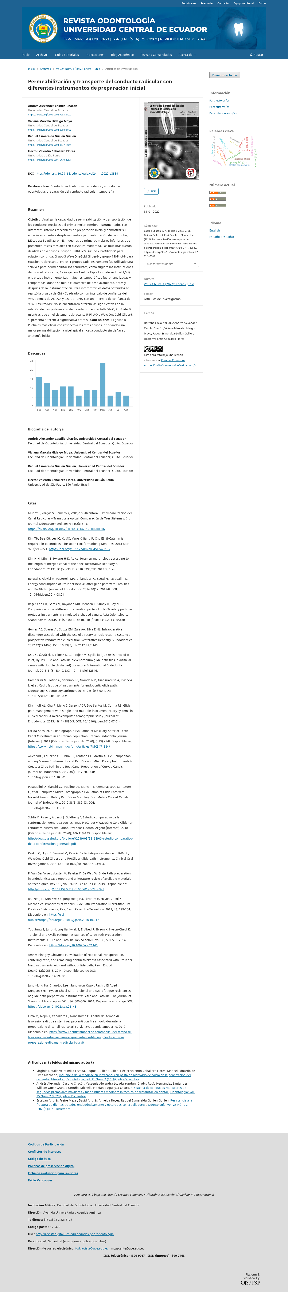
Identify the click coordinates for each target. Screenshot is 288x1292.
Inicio (26, 55)
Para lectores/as (219, 100)
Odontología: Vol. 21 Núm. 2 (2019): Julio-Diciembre (102, 1079)
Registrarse (189, 3)
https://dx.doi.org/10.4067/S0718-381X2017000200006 (66, 529)
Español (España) (221, 237)
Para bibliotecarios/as (223, 113)
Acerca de (186, 55)
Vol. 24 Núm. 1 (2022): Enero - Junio (78, 69)
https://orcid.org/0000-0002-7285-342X (49, 114)
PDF (153, 191)
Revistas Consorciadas (156, 55)
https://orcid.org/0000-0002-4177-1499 (49, 144)
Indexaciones (95, 55)
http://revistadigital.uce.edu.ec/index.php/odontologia (75, 1234)
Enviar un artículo (224, 75)
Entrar (262, 3)
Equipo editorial (244, 3)
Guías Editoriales (67, 55)
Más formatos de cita (160, 264)
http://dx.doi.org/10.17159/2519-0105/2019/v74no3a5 (66, 889)
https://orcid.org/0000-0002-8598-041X (49, 129)
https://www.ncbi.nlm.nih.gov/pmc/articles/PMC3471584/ (69, 746)
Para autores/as (219, 107)
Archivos (42, 55)
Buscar (258, 55)
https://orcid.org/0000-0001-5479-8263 (49, 159)
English (214, 230)
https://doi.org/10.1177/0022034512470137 (79, 549)
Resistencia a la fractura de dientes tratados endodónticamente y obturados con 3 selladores (114, 1102)
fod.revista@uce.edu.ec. (92, 1248)
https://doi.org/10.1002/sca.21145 (73, 945)
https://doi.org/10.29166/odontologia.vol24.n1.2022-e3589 (76, 173)
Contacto (223, 3)
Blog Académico (122, 55)
